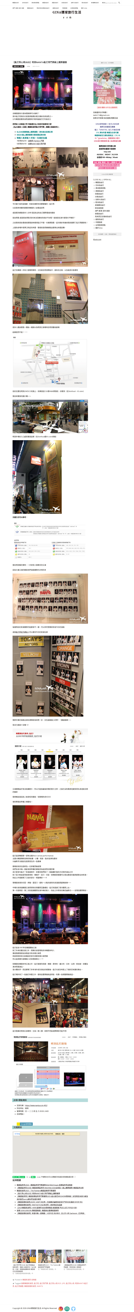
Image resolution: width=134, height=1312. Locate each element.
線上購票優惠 (33, 132)
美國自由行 (45, 2)
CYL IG (117, 135)
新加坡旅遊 (99, 208)
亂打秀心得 (70, 1283)
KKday (108, 157)
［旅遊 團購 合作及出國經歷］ (107, 107)
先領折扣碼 (42, 138)
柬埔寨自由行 (95, 2)
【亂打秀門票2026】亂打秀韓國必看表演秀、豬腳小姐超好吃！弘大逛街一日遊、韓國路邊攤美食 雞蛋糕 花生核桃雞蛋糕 (24, 1268)
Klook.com (97, 239)
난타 (63, 1283)
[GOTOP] (73, 1308)
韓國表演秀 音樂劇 (18, 66)
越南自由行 (56, 8)
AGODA (100, 154)
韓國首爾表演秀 (30, 1286)
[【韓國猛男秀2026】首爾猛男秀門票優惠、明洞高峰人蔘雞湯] (75, 1256)
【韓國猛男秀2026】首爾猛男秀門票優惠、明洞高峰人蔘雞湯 (75, 1266)
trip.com (107, 152)
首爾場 (25, 132)
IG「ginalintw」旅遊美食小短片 (107, 138)
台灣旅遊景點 (74, 8)
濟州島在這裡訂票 (46, 132)
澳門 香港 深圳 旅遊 (18, 8)
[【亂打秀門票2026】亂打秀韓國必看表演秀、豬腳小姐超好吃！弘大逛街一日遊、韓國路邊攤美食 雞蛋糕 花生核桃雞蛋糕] (24, 1256)
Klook (115, 157)
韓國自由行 (16, 2)
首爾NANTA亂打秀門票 (37, 144)
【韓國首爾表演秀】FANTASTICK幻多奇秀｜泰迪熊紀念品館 (39, 1205)
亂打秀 (36, 1283)
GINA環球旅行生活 (67, 12)
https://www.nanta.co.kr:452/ (36, 1105)
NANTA (40, 1286)
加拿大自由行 (75, 2)
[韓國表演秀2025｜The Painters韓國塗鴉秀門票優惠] (50, 1256)
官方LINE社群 (114, 124)
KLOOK (20, 132)
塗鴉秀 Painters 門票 (36, 141)
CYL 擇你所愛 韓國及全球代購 (107, 132)
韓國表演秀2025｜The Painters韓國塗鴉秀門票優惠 (36, 1190)
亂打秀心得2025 (55, 1283)
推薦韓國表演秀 (27, 1283)
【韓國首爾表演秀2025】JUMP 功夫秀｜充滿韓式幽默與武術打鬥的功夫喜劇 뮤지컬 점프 (50, 1202)
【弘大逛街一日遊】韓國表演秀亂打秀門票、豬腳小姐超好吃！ (36, 127)
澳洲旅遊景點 (35, 2)
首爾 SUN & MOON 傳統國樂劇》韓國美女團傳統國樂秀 (38, 1210)
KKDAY (107, 154)
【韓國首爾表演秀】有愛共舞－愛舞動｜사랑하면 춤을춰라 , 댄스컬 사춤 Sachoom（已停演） (51, 1213)
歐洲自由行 (85, 2)
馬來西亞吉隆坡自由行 (43, 8)
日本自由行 (25, 2)
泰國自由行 (30, 8)
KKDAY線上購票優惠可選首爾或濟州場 (31, 135)
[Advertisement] (67, 40)
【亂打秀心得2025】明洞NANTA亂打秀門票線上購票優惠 (38, 1193)
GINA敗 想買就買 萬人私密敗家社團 (107, 141)
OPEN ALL (107, 179)
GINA (28, 66)
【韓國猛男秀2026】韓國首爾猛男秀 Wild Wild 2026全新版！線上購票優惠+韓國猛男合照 (50, 1188)
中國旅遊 (64, 8)
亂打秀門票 (44, 1283)
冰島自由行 (64, 2)
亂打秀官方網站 (22, 632)
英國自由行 (55, 2)
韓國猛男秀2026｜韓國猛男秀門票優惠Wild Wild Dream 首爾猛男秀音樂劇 (44, 1185)
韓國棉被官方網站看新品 (104, 135)
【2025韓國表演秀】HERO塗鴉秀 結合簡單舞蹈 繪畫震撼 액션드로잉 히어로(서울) (47, 1208)
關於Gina (84, 8)
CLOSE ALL (97, 179)
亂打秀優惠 (19, 1286)
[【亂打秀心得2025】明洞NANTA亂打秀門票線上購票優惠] (42, 90)
